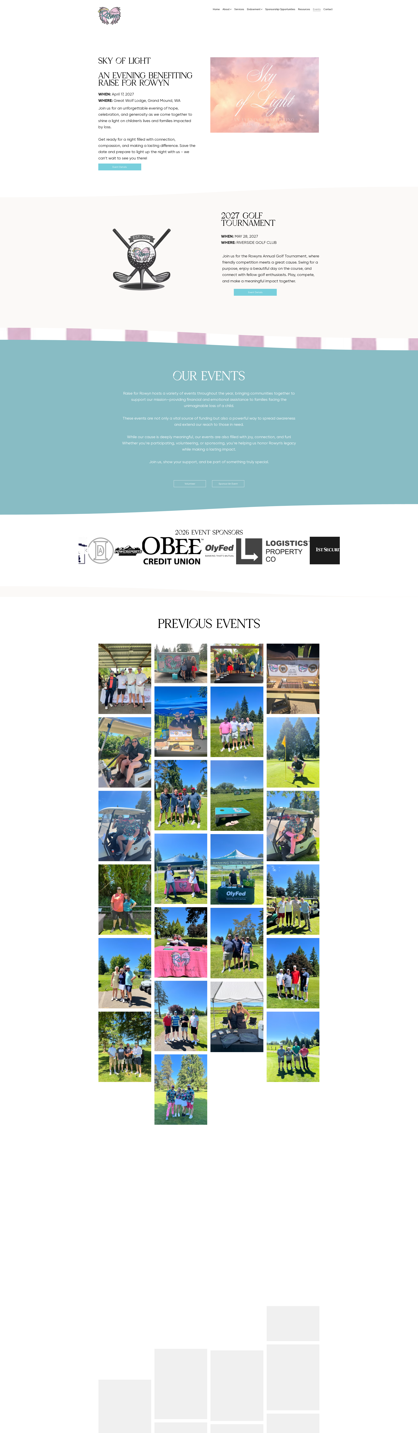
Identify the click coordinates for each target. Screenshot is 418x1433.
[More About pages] (231, 9)
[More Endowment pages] (261, 9)
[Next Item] (86, 550)
